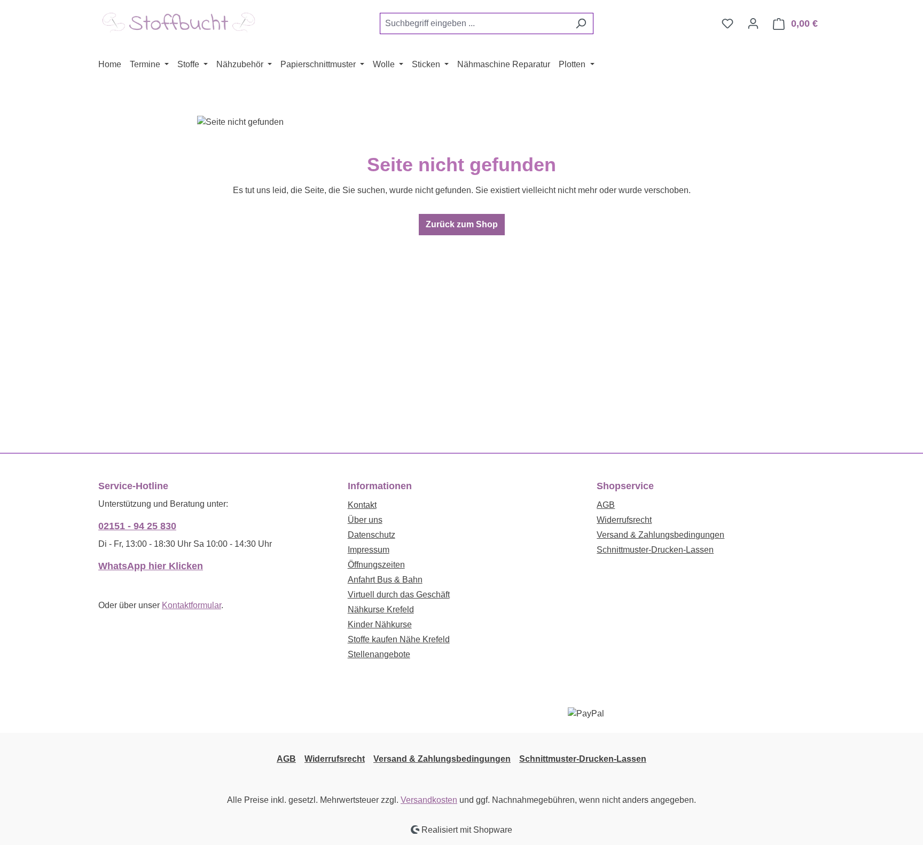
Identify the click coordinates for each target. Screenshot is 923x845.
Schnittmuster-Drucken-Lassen (655, 549)
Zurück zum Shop (462, 224)
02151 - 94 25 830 (137, 526)
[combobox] (474, 23)
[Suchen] (580, 23)
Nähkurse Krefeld (381, 609)
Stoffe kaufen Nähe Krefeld (399, 639)
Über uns (365, 519)
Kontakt (362, 504)
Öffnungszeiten (376, 564)
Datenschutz (371, 534)
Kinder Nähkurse (380, 624)
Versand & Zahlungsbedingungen (660, 534)
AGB (606, 504)
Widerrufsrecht (624, 519)
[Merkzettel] (727, 23)
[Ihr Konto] (753, 23)
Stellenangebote (379, 654)
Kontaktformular (191, 605)
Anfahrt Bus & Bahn (385, 579)
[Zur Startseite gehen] (178, 21)
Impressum (368, 549)
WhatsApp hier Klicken (150, 566)
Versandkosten (429, 799)
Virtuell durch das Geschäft (399, 594)
